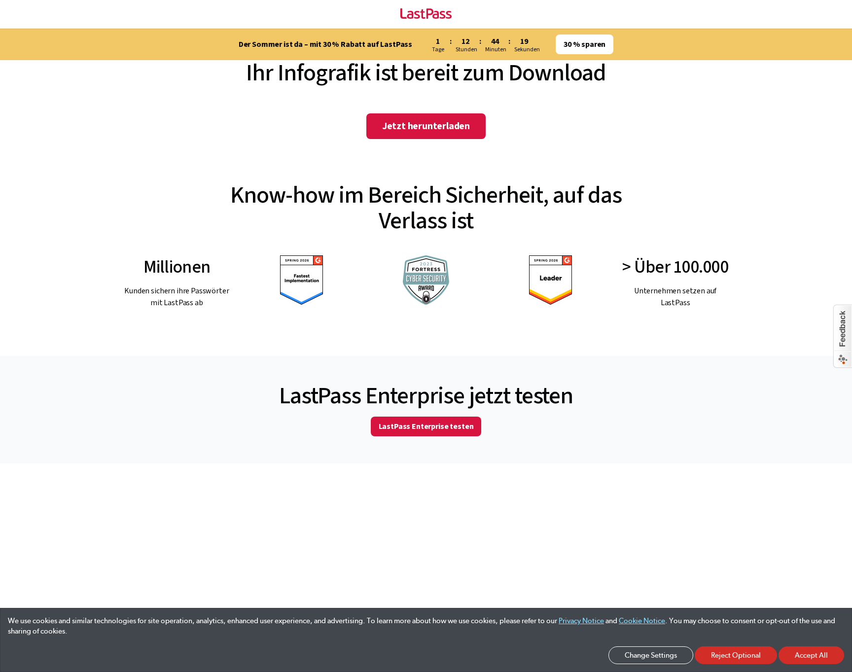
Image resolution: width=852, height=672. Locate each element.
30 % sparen (584, 44)
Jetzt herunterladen (426, 126)
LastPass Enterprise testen (426, 426)
